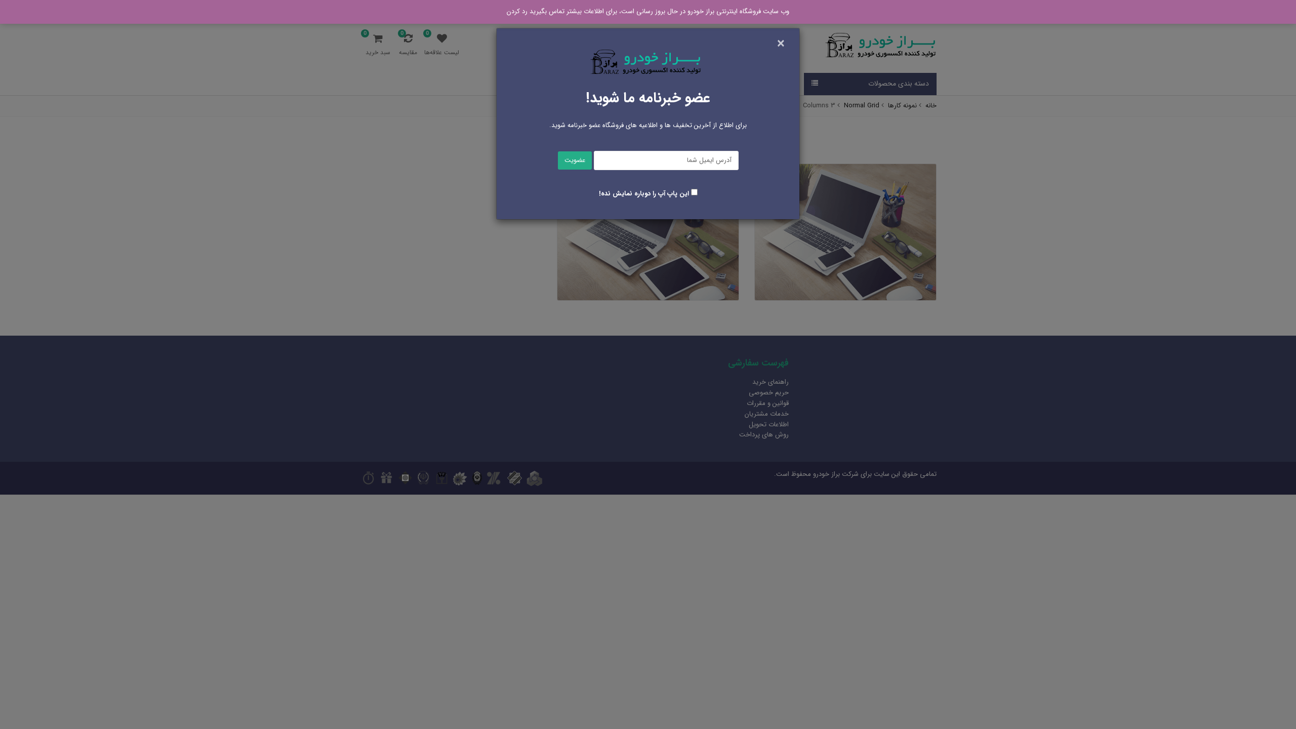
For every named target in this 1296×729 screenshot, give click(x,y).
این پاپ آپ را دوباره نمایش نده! (644, 194)
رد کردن (517, 11)
